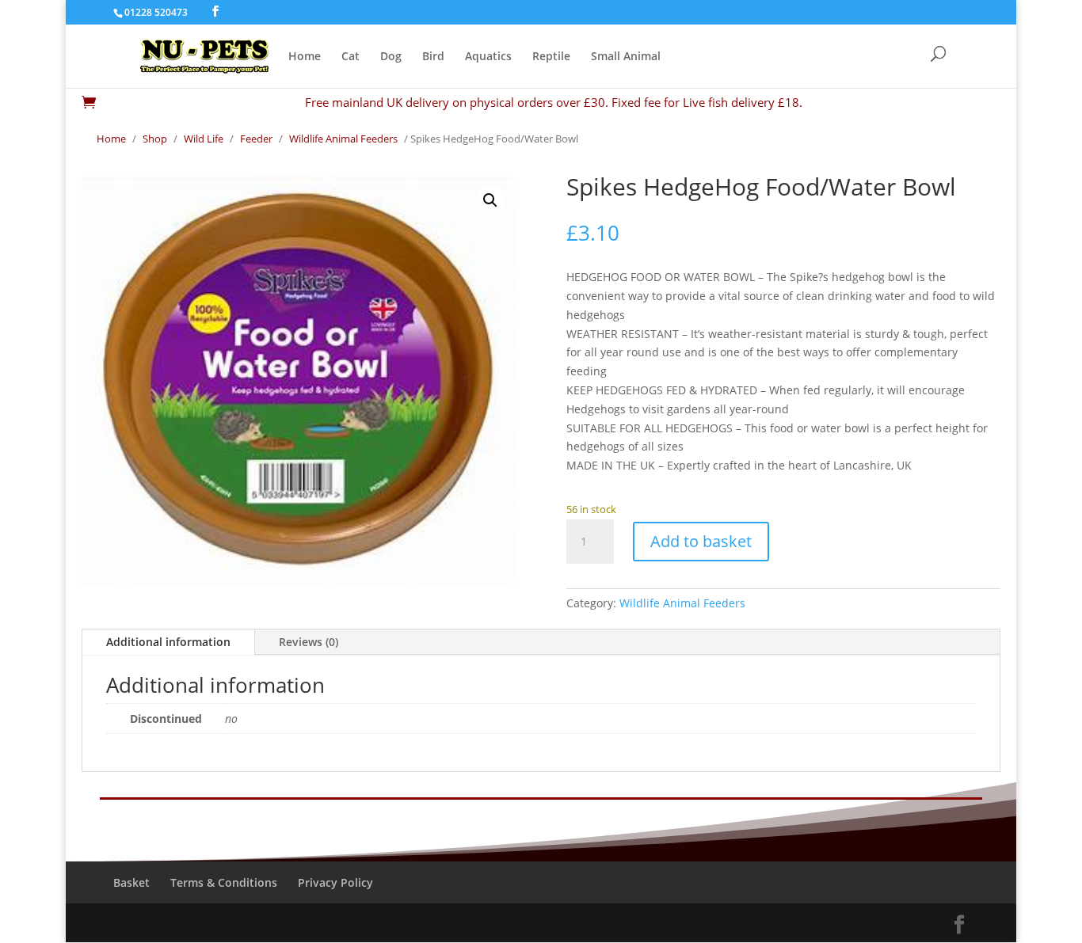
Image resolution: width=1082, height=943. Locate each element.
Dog (391, 57)
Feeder (256, 138)
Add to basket (701, 541)
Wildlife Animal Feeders (343, 138)
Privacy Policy (335, 882)
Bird (433, 57)
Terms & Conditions (223, 882)
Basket (131, 882)
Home (304, 57)
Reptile (551, 57)
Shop (155, 138)
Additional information (168, 641)
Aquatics (488, 57)
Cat (350, 57)
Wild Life (203, 138)
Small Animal (626, 57)
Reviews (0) (308, 641)
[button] (490, 200)
